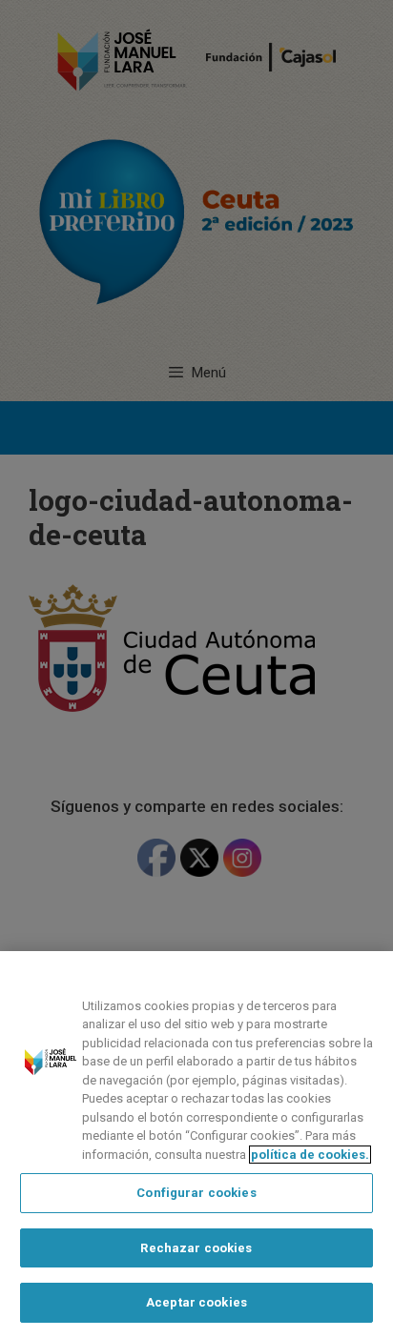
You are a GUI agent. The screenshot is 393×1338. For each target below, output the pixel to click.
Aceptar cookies (196, 1302)
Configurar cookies (196, 1193)
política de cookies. (310, 1154)
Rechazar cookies (196, 1248)
